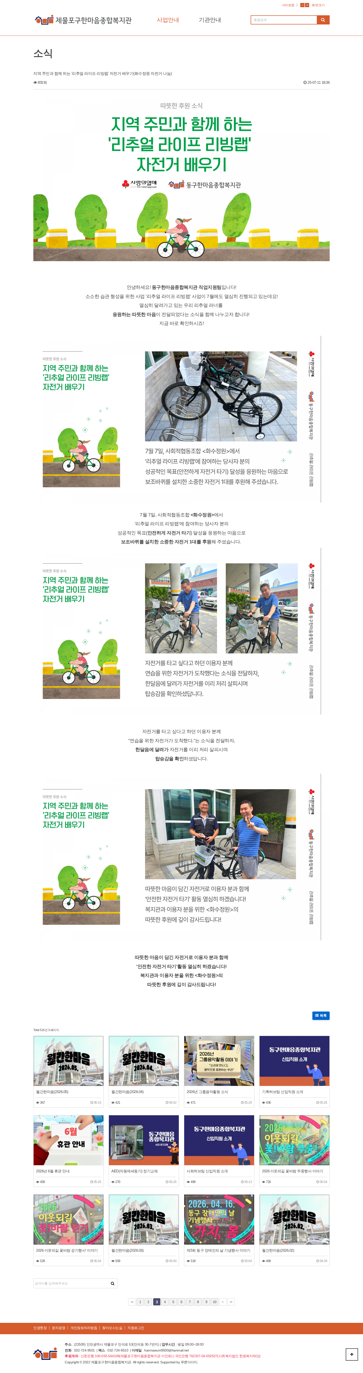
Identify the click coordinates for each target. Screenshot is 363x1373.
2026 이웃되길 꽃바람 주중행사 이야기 (292, 1171)
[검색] (323, 20)
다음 (223, 1302)
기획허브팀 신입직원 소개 (282, 1092)
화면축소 (302, 5)
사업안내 (168, 20)
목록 (323, 1015)
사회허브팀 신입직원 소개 (207, 1171)
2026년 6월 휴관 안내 (52, 1171)
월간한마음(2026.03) (127, 1250)
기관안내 (210, 20)
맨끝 (231, 1302)
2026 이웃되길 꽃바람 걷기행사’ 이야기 (67, 1250)
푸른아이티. (189, 1362)
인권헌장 (40, 1328)
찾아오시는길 (112, 1328)
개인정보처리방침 (83, 1328)
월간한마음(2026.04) (127, 1092)
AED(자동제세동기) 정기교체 (134, 1171)
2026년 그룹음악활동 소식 (207, 1092)
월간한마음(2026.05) (52, 1092)
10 (215, 1302)
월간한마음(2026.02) (278, 1250)
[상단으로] (352, 1354)
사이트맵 (288, 5)
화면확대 (307, 5)
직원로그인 (135, 1328)
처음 (132, 1302)
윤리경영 (58, 1328)
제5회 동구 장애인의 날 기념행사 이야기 (218, 1250)
